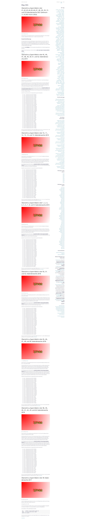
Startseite (58, 1)
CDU (63, 16)
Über (63, 1)
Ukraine (57, 81)
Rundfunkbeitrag (61, 66)
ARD (63, 11)
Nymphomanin (58, 54)
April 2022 (62, 199)
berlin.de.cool (58, 259)
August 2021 (62, 203)
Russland (59, 67)
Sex (63, 70)
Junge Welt (62, 39)
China (59, 17)
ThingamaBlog (59, 80)
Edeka (63, 19)
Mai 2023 (62, 191)
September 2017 (61, 244)
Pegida (60, 56)
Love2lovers (62, 46)
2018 (63, 180)
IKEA (59, 36)
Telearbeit (62, 77)
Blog (61, 1)
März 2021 (62, 205)
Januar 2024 (62, 188)
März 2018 (62, 237)
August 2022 (62, 197)
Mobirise (58, 50)
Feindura (62, 25)
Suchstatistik (59, 76)
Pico (63, 58)
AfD (58, 10)
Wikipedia (62, 88)
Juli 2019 (63, 220)
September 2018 (61, 231)
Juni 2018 (62, 234)
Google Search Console (60, 33)
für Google (61, 264)
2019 (63, 179)
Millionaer (62, 49)
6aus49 (57, 9)
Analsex (62, 10)
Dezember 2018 (61, 228)
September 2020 (61, 209)
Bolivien (60, 15)
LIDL (60, 45)
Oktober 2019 (62, 217)
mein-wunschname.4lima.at (59, 284)
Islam (58, 38)
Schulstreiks (62, 68)
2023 (63, 174)
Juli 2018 (63, 233)
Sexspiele (58, 71)
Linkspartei (58, 46)
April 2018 (62, 236)
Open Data (62, 55)
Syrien (63, 76)
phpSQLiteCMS (59, 58)
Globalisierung (61, 32)
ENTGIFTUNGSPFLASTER (60, 23)
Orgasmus (57, 56)
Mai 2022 (62, 198)
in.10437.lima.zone (59, 266)
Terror (59, 79)
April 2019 (62, 223)
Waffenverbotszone (61, 85)
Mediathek (62, 47)
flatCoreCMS (62, 27)
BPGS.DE (63, 253)
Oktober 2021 (62, 202)
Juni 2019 (62, 221)
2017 (63, 181)
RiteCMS (62, 64)
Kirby (61, 40)
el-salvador (62, 20)
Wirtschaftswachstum (60, 92)
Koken (57, 42)
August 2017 (62, 245)
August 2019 (62, 219)
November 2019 (61, 216)
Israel (61, 38)
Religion (59, 64)
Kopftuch (60, 42)
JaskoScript (58, 39)
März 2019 (62, 225)
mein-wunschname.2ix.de (60, 275)
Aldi (60, 10)
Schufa (58, 68)
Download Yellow (61, 305)
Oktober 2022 (62, 196)
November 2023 (61, 189)
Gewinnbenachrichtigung (60, 31)
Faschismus (62, 24)
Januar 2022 (62, 201)
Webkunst (62, 86)
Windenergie (58, 89)
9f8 (59, 9)
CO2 (61, 17)
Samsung (62, 67)
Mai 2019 (62, 222)
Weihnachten (58, 88)
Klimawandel (62, 41)
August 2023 (62, 190)
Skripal (59, 72)
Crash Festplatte (61, 162)
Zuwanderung (62, 95)
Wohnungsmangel (61, 93)
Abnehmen (62, 9)
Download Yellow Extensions (59, 306)
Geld (58, 30)
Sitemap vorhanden (58, 270)
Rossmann (62, 65)
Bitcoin (63, 14)
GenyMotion (62, 30)
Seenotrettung (61, 69)
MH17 (57, 48)
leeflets (63, 43)
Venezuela (57, 82)
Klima (63, 40)
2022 (63, 175)
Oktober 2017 (62, 243)
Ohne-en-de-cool (24, 1)
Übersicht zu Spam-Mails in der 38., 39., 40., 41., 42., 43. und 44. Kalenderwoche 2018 (35, 410)
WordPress (58, 94)
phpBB (63, 57)
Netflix (63, 51)
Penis (63, 56)
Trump (63, 80)
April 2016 (62, 248)
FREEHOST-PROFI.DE (61, 254)
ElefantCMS (58, 21)
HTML (57, 36)
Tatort (59, 77)
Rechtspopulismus (61, 63)
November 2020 (61, 207)
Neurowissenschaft (61, 52)
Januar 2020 (62, 214)
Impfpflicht (62, 36)
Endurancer (62, 21)
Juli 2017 (63, 246)
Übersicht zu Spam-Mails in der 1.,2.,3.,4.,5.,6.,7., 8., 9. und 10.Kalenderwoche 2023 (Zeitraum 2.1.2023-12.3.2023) (59, 150)
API (61, 11)
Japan (63, 38)
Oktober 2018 (62, 230)
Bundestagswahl (59, 16)
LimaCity (62, 45)
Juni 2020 (62, 210)
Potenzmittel (60, 61)
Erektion (58, 24)
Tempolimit (62, 78)
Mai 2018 (62, 235)
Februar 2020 (62, 213)
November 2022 (61, 195)
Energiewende (61, 22)
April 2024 (62, 187)
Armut (60, 12)
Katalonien (57, 40)
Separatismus (60, 70)
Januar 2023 (62, 194)
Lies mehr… (23, 52)
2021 (63, 177)
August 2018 (62, 232)
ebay (60, 19)
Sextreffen (62, 71)
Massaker (58, 47)
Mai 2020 (62, 211)
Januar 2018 (62, 240)
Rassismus (62, 62)
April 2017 (62, 247)
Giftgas (58, 32)
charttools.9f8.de (59, 296)
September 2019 (61, 218)
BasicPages (59, 14)
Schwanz (57, 69)
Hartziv (63, 35)
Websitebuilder (61, 87)
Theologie (62, 79)
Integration (57, 37)
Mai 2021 (62, 204)
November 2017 (61, 242)
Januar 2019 (62, 227)
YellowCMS (62, 94)
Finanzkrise (57, 27)
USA (63, 81)
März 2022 (62, 200)
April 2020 (62, 212)
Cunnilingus (59, 18)
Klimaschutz (57, 41)
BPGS (63, 15)
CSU (63, 17)
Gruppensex (59, 35)
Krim (63, 42)
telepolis (58, 78)
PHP (60, 57)
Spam (61, 73)
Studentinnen (62, 74)
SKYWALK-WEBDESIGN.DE (60, 252)
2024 (63, 173)
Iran (63, 37)
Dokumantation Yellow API (60, 307)
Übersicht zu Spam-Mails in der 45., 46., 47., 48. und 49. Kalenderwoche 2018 (60, 114)
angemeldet (62, 269)
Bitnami (57, 15)
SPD (63, 73)
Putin (63, 61)
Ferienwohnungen (61, 26)
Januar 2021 (62, 206)
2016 (63, 182)
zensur (58, 95)
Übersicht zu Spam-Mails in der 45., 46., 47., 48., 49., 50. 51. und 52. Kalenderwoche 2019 (35, 57)
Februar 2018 (62, 238)
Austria (63, 12)
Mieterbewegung (61, 48)
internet (61, 37)
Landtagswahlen (58, 43)
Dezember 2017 (61, 241)
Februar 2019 (62, 226)
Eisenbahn (58, 20)
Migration (58, 49)
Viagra (61, 82)
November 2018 (61, 229)
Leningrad (57, 45)
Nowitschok (62, 53)
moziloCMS (62, 50)
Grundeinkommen (61, 34)
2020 (63, 178)
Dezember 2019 (61, 215)
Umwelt (60, 81)
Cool (27, 33)
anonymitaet (58, 11)
